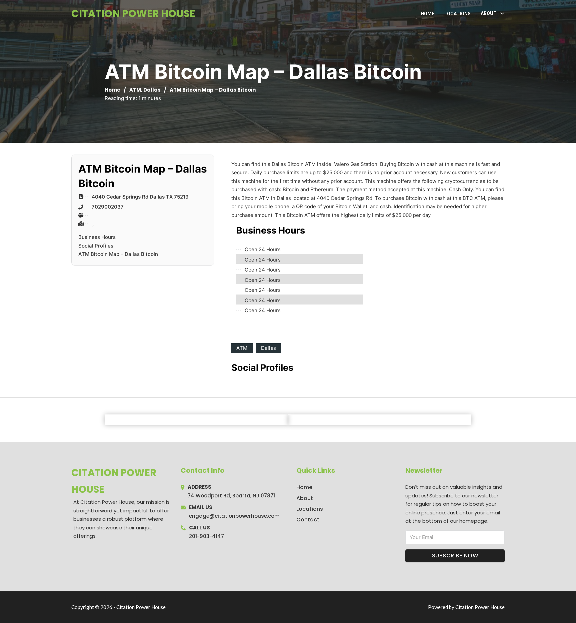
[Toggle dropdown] (502, 13)
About (304, 498)
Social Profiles (95, 246)
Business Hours (97, 237)
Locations (457, 13)
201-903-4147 (206, 536)
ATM (135, 89)
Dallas (152, 89)
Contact (307, 519)
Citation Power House (133, 13)
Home (427, 13)
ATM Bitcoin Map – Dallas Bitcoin (118, 254)
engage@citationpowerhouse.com (234, 515)
